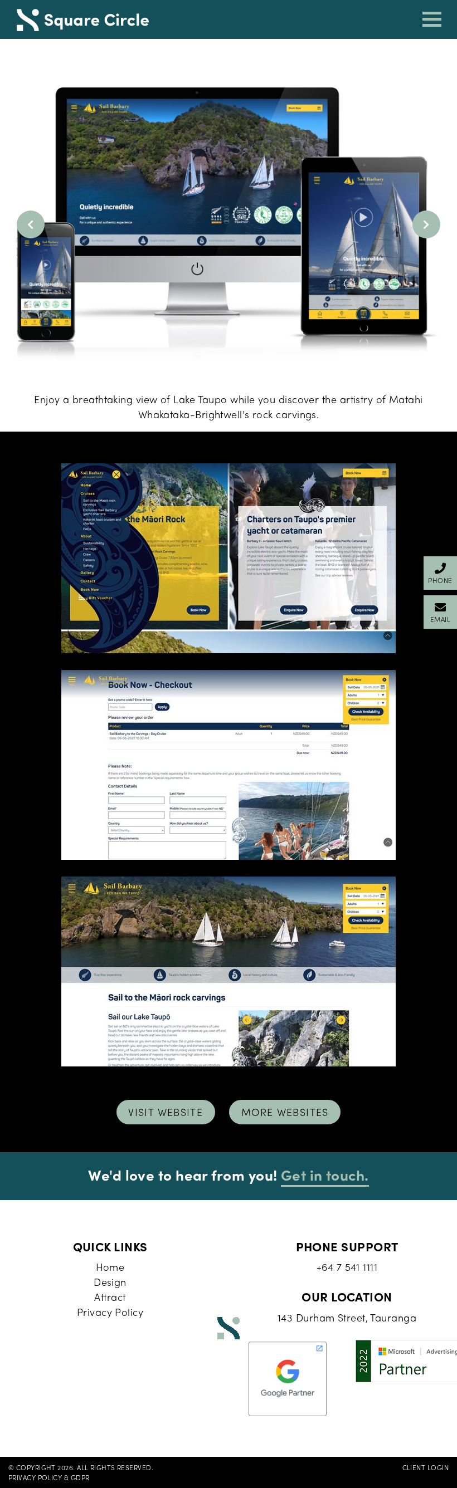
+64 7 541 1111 (347, 1267)
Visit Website (165, 1112)
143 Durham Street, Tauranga (347, 1317)
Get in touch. (325, 1174)
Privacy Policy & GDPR (48, 1477)
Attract (109, 1297)
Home (110, 1267)
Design (110, 1282)
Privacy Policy (110, 1312)
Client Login (425, 1467)
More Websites (285, 1112)
